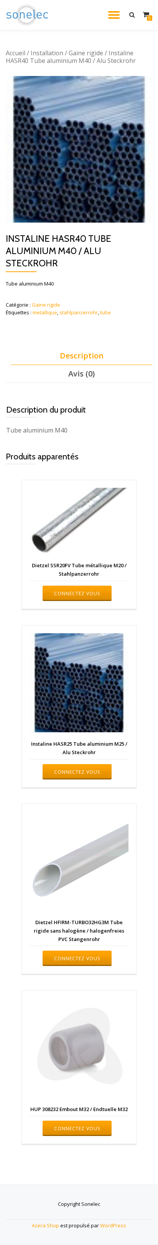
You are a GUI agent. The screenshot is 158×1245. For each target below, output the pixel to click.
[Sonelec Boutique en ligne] (28, 15)
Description (82, 355)
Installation (47, 53)
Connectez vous (77, 593)
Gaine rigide (86, 53)
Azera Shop (45, 1225)
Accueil (15, 53)
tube (105, 312)
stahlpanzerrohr (78, 312)
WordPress (113, 1225)
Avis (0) (81, 373)
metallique (45, 312)
